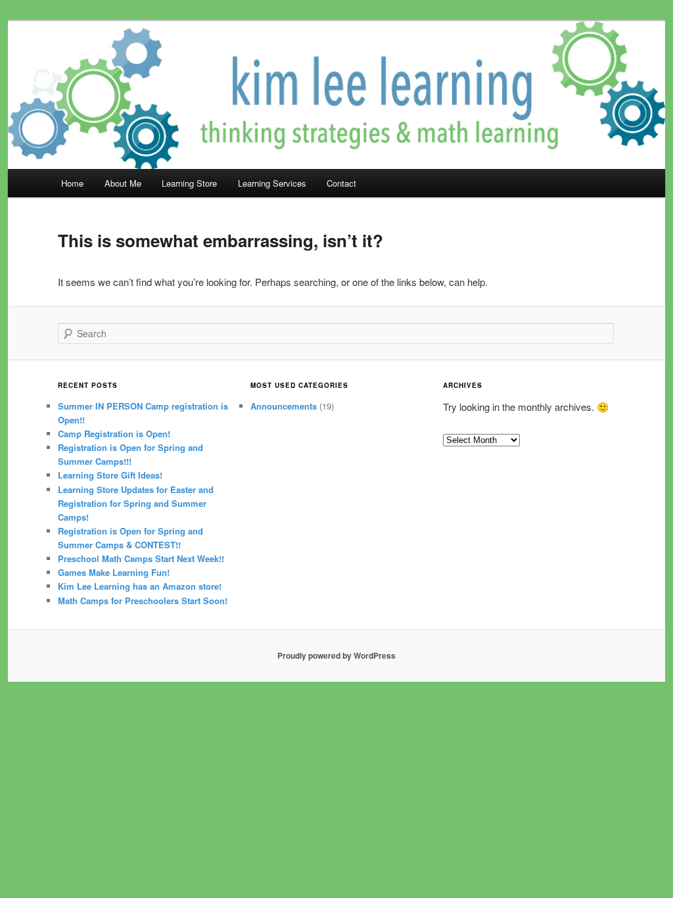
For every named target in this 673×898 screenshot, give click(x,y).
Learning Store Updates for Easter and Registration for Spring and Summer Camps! (136, 503)
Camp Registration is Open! (114, 433)
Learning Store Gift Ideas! (110, 475)
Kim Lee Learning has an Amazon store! (139, 586)
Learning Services (272, 183)
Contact (341, 183)
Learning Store (189, 183)
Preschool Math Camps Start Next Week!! (141, 558)
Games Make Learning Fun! (114, 572)
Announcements (283, 406)
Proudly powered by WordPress (336, 655)
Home (72, 183)
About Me (122, 183)
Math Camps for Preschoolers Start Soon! (142, 600)
